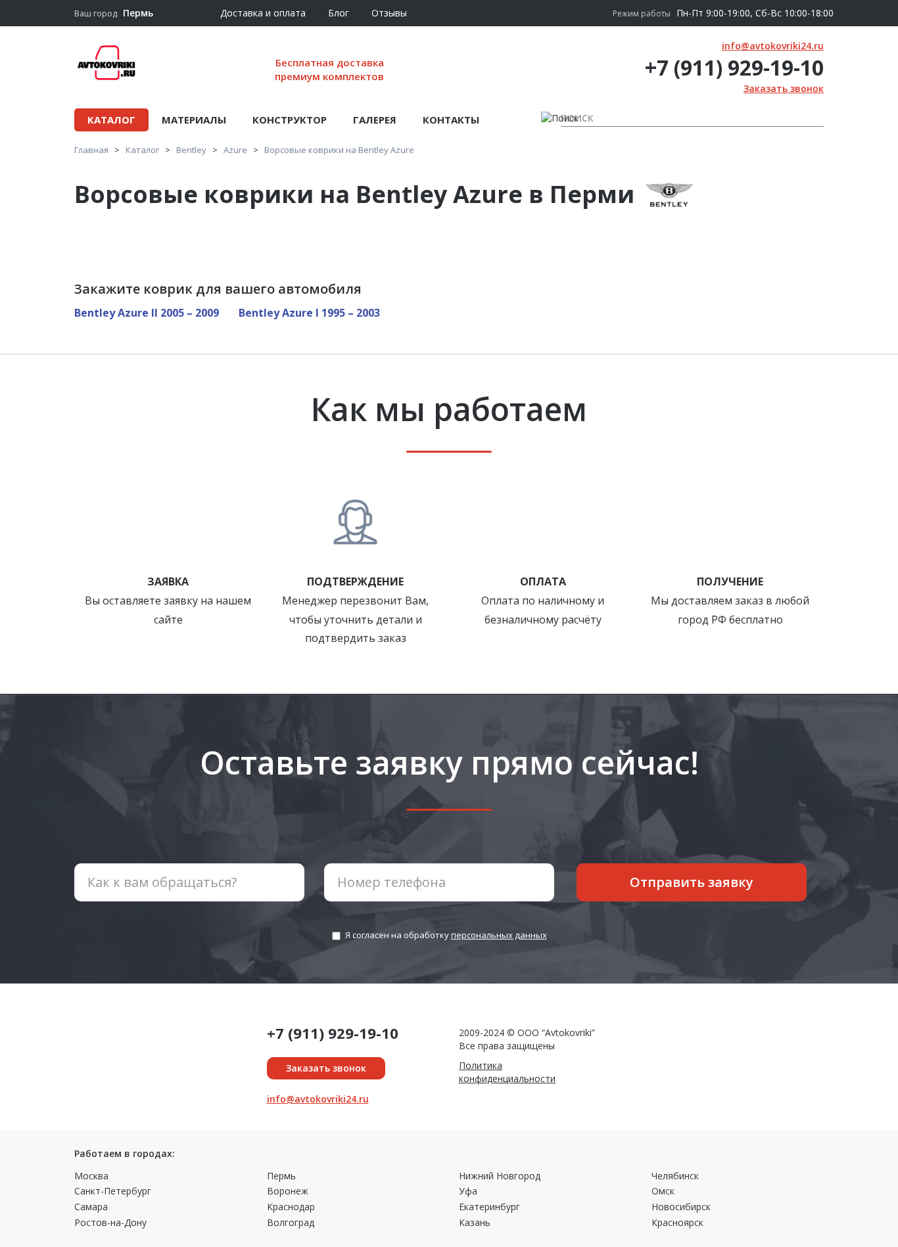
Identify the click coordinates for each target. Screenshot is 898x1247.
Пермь (281, 1175)
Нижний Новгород (499, 1175)
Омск (662, 1191)
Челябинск (675, 1175)
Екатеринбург (489, 1206)
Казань (474, 1222)
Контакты (451, 119)
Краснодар (291, 1206)
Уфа (468, 1191)
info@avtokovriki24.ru (773, 45)
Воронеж (287, 1191)
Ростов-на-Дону (110, 1222)
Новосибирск (681, 1206)
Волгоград (290, 1222)
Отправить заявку (691, 882)
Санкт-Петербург (112, 1191)
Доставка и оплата (263, 13)
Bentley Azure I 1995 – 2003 (309, 313)
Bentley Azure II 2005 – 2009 (146, 313)
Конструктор (289, 119)
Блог (338, 13)
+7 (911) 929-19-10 (734, 67)
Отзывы (389, 13)
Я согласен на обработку (446, 935)
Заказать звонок (784, 88)
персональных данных (499, 935)
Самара (91, 1206)
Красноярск (677, 1222)
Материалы (194, 119)
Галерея (374, 119)
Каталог (111, 119)
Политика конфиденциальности (507, 1072)
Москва (91, 1175)
